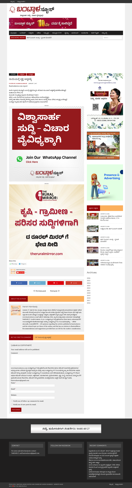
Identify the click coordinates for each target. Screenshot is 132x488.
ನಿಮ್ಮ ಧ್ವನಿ (46, 33)
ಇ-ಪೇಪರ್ (23, 33)
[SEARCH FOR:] (112, 37)
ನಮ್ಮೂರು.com (57, 33)
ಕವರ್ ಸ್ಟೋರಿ (95, 33)
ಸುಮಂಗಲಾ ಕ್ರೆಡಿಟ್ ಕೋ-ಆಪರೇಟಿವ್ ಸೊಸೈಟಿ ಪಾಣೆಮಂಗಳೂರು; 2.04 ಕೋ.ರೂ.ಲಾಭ (111, 218)
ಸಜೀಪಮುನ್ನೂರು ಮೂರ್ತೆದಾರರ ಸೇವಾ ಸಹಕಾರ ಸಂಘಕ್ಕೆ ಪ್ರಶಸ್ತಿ (111, 264)
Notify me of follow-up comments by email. (28, 401)
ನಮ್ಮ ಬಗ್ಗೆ (12, 1)
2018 (88, 298)
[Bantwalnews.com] (66, 11)
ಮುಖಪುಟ (13, 33)
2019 (88, 295)
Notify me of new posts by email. (24, 404)
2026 (88, 278)
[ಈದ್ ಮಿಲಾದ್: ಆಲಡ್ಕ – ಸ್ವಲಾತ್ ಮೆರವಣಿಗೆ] (92, 241)
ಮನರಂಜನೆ (74, 33)
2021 (88, 290)
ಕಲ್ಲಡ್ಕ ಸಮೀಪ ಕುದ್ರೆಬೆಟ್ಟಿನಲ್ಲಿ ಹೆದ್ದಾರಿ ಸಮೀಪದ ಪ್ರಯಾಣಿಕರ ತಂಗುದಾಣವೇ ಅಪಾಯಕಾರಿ (104, 474)
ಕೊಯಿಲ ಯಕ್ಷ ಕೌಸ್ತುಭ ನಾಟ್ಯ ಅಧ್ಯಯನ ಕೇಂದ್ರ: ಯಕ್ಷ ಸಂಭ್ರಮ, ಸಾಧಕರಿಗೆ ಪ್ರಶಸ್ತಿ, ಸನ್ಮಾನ (111, 252)
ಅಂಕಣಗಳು (84, 33)
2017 (88, 300)
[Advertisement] (66, 56)
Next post (53, 291)
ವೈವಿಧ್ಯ (66, 33)
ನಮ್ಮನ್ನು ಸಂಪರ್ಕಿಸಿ (21, 1)
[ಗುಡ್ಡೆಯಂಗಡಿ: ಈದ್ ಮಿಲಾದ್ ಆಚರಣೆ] (92, 231)
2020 (88, 293)
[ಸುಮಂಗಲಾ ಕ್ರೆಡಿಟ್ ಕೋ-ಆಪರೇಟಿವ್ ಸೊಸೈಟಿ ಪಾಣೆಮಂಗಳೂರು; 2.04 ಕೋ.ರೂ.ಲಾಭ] (92, 218)
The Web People (21, 486)
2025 (88, 280)
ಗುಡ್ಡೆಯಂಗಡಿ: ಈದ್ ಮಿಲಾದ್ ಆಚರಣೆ (111, 229)
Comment (14, 353)
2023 (88, 285)
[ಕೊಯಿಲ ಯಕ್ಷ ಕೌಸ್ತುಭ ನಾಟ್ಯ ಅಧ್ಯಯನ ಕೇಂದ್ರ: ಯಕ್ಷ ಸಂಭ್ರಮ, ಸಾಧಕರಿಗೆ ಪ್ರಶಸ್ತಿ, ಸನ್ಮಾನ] (92, 252)
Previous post (41, 291)
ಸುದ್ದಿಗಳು (31, 33)
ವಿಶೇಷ (39, 33)
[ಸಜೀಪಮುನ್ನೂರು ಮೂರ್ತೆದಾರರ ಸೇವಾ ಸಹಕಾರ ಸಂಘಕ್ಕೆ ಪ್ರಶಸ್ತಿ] (92, 264)
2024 (88, 283)
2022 (88, 288)
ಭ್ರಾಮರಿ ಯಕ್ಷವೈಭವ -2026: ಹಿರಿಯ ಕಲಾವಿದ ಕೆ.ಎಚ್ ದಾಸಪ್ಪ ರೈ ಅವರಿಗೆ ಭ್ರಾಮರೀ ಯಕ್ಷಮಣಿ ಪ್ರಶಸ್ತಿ (104, 467)
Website (13, 395)
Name (13, 383)
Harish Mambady (21, 83)
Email (13, 389)
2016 (88, 303)
